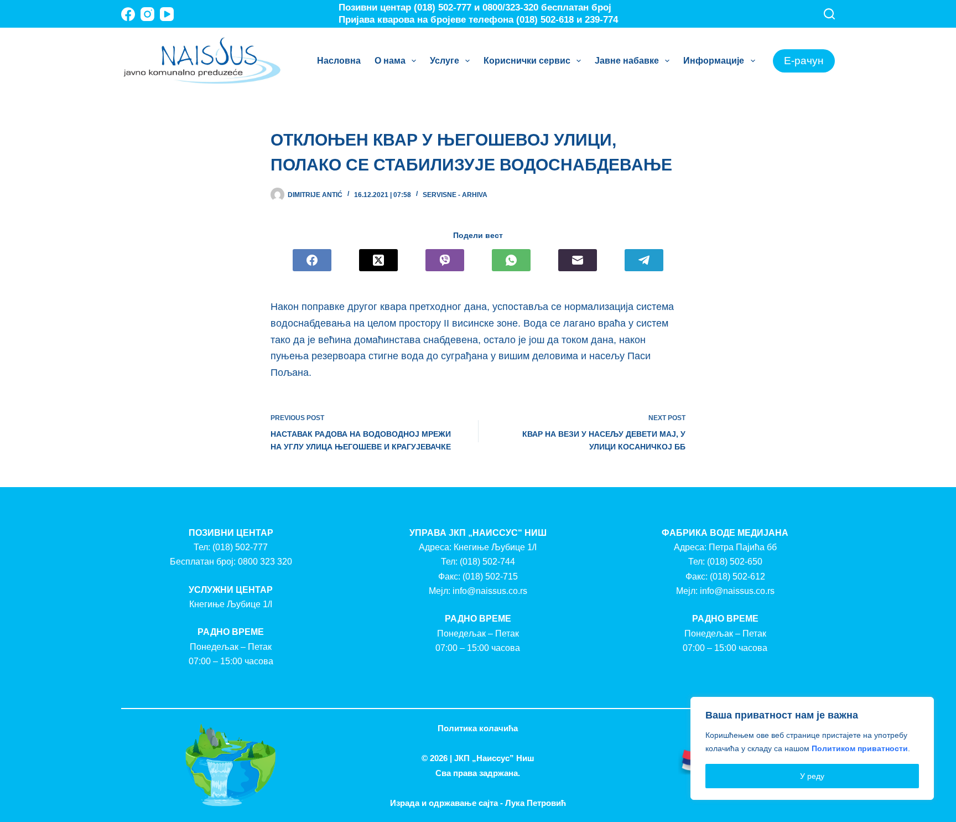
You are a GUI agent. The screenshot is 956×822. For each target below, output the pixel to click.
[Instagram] (147, 14)
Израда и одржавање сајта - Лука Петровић (478, 803)
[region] (812, 748)
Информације (713, 60)
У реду (812, 776)
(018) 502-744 (487, 561)
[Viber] (444, 260)
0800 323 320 (265, 561)
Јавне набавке (627, 60)
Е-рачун (804, 60)
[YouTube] (167, 14)
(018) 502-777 (240, 547)
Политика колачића (478, 728)
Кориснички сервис (527, 60)
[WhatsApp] (511, 260)
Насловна (339, 60)
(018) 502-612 (737, 576)
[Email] (577, 260)
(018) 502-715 (490, 576)
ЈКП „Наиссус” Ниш (494, 758)
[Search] (829, 13)
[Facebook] (128, 14)
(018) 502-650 (734, 561)
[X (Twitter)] (378, 260)
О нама (390, 60)
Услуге (444, 60)
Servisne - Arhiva (455, 195)
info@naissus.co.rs (490, 591)
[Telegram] (644, 260)
